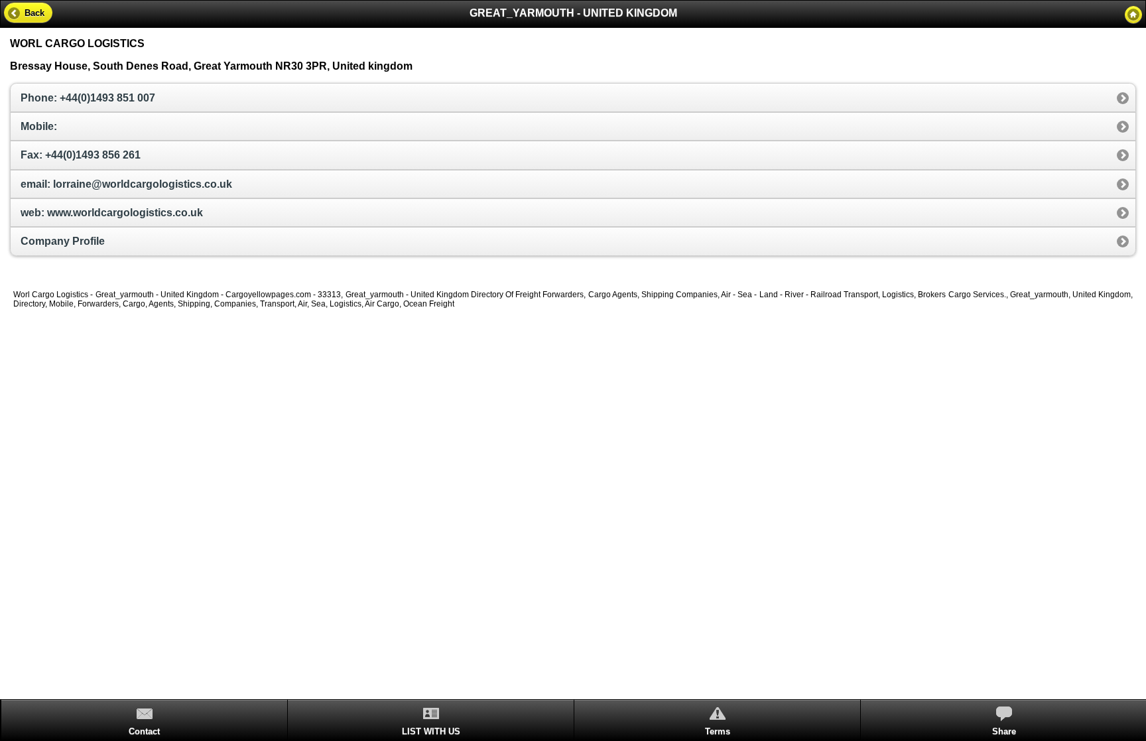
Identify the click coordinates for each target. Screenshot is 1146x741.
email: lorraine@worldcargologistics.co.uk (126, 184)
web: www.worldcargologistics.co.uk (112, 212)
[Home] (1133, 14)
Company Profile (63, 241)
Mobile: (39, 126)
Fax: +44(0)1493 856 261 (81, 155)
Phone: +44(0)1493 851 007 (88, 97)
